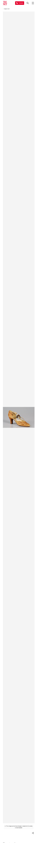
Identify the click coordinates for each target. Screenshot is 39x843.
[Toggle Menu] (33, 3)
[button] (33, 833)
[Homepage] (5, 3)
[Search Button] (27, 3)
